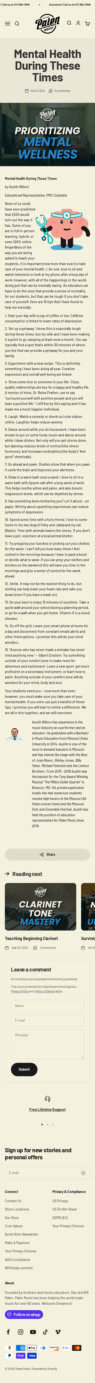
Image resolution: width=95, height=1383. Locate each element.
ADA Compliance (17, 1260)
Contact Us (13, 1201)
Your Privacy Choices (21, 1251)
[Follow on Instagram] (20, 1332)
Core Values (14, 1226)
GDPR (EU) (60, 1218)
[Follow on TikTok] (45, 1332)
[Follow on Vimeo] (58, 1332)
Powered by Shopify (44, 1368)
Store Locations (17, 1209)
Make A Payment (17, 1243)
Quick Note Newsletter (21, 1234)
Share (51, 854)
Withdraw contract (19, 1268)
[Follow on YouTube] (33, 1332)
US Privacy (60, 1201)
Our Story (12, 1218)
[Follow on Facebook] (8, 1332)
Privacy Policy (19, 991)
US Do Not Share (64, 1209)
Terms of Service (44, 991)
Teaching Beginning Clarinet (31, 938)
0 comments (62, 90)
